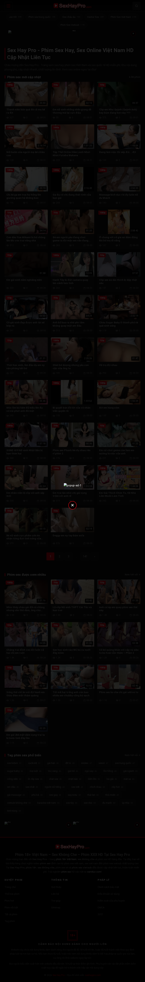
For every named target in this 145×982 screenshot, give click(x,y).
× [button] (72, 505)
